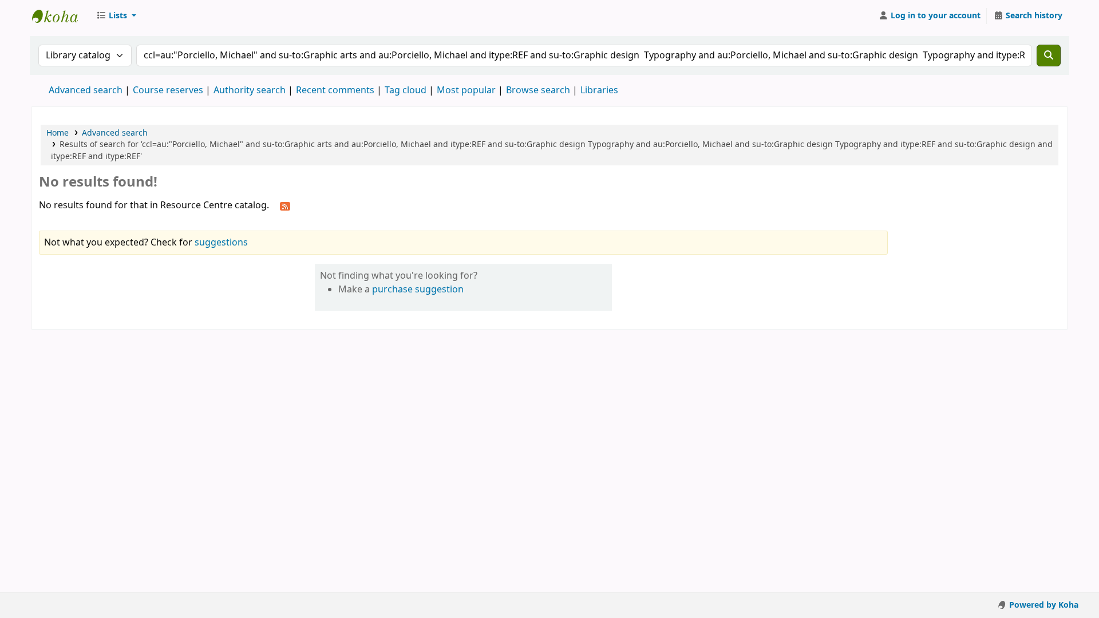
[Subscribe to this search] (285, 206)
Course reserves (168, 90)
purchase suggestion (418, 289)
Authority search (250, 90)
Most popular (466, 90)
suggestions (221, 242)
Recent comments (335, 90)
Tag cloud (405, 90)
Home (57, 133)
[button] (116, 16)
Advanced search (85, 90)
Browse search (538, 90)
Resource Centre (60, 16)
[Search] (1049, 55)
